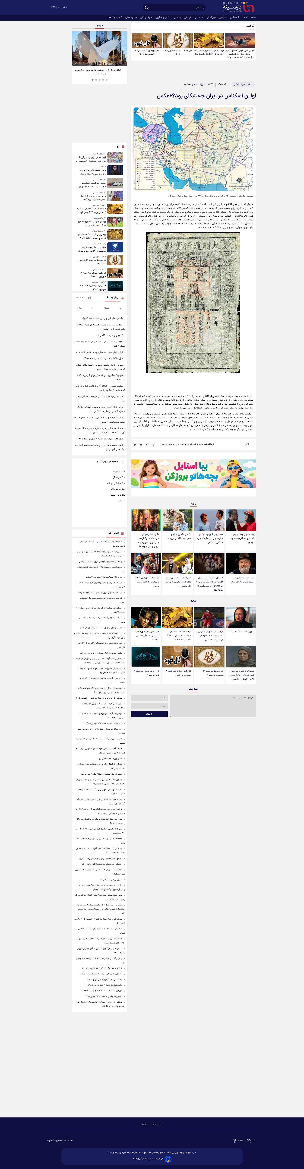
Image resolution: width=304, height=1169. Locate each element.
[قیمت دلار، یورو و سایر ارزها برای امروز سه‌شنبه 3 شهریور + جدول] (115, 157)
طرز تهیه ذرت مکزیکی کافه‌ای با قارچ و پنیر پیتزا (101, 968)
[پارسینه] (236, 8)
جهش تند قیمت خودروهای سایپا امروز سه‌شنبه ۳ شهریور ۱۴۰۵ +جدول (92, 185)
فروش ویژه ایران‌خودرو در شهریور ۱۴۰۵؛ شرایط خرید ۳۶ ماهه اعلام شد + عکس (91, 249)
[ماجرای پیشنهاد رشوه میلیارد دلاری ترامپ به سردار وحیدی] (115, 170)
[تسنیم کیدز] (193, 475)
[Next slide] (123, 49)
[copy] (247, 444)
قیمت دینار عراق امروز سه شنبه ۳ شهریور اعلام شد (100, 592)
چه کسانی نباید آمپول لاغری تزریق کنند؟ (104, 979)
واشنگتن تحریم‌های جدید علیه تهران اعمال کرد (102, 864)
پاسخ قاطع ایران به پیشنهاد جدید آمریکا (102, 319)
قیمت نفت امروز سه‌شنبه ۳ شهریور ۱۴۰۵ (104, 723)
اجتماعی (199, 18)
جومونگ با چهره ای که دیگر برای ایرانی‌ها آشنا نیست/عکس (146, 582)
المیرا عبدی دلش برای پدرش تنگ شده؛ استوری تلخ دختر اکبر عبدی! (178, 582)
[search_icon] (147, 8)
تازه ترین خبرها (118, 495)
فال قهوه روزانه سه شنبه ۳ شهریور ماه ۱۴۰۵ (147, 52)
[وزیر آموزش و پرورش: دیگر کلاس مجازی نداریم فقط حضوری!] (115, 196)
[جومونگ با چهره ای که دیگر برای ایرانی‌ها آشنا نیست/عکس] (146, 563)
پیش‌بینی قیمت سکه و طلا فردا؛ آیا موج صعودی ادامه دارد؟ (91, 236)
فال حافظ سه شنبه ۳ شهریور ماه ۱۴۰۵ (177, 52)
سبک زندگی (146, 18)
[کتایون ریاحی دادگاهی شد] (241, 617)
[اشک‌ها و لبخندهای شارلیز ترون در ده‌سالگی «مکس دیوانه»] (146, 617)
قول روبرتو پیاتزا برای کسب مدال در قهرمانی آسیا (101, 627)
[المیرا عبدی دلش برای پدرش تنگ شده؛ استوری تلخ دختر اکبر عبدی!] (177, 563)
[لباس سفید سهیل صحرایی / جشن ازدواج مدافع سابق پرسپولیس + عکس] (209, 617)
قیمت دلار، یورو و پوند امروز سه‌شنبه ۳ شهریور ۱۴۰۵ (98, 698)
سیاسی (223, 18)
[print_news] (153, 445)
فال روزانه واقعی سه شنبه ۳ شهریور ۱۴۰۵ (146, 673)
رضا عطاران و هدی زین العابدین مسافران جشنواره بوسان (242, 538)
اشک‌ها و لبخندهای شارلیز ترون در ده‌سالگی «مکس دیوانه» (147, 636)
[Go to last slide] (76, 49)
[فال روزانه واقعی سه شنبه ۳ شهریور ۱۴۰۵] (146, 656)
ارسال (149, 714)
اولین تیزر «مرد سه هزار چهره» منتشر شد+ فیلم (99, 352)
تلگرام (240, 1141)
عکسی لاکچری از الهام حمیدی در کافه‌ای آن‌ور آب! (178, 536)
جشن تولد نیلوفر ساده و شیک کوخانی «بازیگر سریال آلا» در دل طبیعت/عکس (241, 675)
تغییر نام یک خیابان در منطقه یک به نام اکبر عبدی (242, 580)
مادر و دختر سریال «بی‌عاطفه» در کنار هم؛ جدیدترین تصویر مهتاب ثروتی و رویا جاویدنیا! (148, 541)
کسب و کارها (115, 18)
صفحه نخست (249, 18)
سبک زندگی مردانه (116, 483)
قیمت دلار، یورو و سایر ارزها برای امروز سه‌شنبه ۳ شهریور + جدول (91, 159)
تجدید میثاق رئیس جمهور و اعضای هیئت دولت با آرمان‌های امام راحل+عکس (98, 72)
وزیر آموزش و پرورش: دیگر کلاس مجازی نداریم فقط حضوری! (93, 198)
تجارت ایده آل (118, 489)
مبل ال (122, 501)
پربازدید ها (112, 298)
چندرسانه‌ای (131, 18)
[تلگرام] (141, 445)
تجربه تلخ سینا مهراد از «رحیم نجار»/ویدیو (104, 577)
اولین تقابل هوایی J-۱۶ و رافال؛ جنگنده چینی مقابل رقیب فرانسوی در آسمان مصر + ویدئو (240, 54)
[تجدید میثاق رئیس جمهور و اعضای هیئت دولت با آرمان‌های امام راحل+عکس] (99, 48)
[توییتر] (135, 445)
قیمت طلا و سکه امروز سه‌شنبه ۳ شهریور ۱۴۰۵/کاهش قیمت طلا (209, 52)
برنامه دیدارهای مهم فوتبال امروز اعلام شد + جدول (100, 561)
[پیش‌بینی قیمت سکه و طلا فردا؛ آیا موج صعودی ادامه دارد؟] (115, 234)
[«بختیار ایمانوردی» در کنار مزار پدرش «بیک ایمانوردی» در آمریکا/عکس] (209, 520)
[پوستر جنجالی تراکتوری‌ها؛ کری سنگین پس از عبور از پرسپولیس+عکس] (115, 222)
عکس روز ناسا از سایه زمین (110, 758)
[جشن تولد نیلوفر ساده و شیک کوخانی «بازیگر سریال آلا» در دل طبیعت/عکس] (241, 656)
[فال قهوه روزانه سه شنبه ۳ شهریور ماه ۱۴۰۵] (147, 40)
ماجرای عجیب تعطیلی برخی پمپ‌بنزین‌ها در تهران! (100, 858)
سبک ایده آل (118, 478)
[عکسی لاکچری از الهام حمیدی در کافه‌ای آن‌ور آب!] (177, 520)
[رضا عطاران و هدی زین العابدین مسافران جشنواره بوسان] (241, 520)
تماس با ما (62, 7)
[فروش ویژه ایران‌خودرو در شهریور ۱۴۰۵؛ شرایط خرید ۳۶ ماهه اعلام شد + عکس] (115, 247)
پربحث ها (81, 298)
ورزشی (177, 18)
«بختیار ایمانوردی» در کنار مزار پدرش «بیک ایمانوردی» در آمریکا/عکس (210, 538)
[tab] (107, 80)
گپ (253, 1141)
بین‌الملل (211, 18)
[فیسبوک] (147, 445)
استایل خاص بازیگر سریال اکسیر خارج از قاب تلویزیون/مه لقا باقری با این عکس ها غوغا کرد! (209, 584)
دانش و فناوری (163, 18)
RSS (53, 7)
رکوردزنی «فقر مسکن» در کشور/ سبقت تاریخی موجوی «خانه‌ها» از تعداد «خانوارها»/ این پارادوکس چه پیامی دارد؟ (100, 909)
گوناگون (250, 26)
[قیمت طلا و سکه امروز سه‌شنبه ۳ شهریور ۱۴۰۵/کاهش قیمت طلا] (209, 40)
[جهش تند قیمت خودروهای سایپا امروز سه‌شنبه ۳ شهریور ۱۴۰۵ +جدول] (115, 183)
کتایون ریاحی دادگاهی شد (242, 632)
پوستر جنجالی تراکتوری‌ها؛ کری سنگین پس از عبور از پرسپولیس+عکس (91, 223)
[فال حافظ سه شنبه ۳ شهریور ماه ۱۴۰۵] (178, 40)
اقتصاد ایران (119, 472)
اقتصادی (235, 18)
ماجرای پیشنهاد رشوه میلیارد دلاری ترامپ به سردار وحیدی (92, 172)
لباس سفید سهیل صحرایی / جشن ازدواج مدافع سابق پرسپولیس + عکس (210, 636)
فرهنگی (188, 18)
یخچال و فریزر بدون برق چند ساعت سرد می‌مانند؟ (100, 974)
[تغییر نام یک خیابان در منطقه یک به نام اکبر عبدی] (241, 563)
